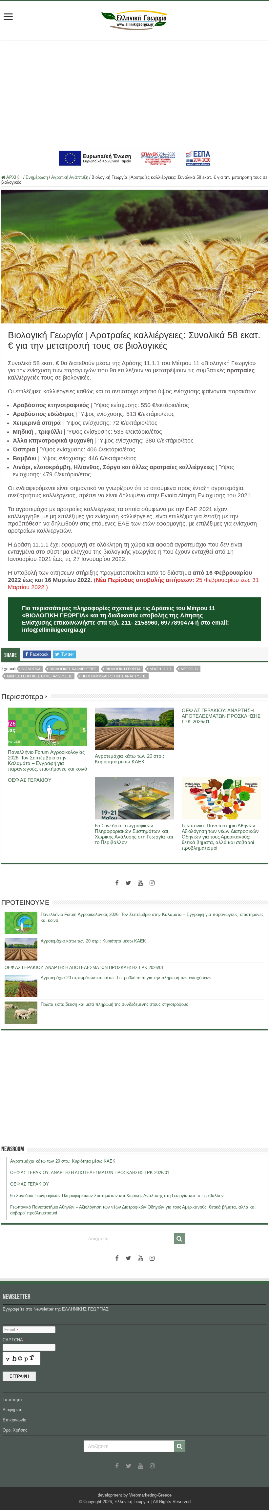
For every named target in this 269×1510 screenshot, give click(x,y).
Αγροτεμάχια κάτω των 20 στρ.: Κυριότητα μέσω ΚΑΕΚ (129, 758)
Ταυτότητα (12, 1399)
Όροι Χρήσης (15, 1430)
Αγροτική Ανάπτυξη (69, 177)
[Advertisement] (134, 94)
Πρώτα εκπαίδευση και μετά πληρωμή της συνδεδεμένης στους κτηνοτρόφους (114, 1004)
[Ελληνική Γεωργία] (134, 19)
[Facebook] (117, 883)
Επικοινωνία (15, 1419)
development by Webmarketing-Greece (135, 1495)
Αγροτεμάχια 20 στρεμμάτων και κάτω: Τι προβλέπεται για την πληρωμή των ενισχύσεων (126, 977)
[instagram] (152, 883)
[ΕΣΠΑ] (135, 157)
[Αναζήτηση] (179, 1238)
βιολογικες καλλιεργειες (73, 669)
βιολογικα (30, 669)
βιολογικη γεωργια (123, 669)
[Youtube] (140, 883)
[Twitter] (128, 883)
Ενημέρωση (37, 177)
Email (11, 1329)
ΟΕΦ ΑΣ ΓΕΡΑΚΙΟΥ (30, 780)
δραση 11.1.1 (161, 669)
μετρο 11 (189, 669)
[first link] (8, 17)
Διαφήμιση (12, 1409)
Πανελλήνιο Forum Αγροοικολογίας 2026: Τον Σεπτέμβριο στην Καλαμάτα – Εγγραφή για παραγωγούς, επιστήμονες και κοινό (47, 760)
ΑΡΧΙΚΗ (13, 177)
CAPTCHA (14, 1339)
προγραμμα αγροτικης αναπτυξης (113, 676)
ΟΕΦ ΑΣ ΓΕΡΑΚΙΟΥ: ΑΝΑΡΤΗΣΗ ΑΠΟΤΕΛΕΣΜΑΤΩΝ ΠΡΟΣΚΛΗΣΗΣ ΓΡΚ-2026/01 (221, 716)
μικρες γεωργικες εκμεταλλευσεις (39, 676)
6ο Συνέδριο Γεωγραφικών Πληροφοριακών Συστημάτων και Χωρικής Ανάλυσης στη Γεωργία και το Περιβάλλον (134, 834)
